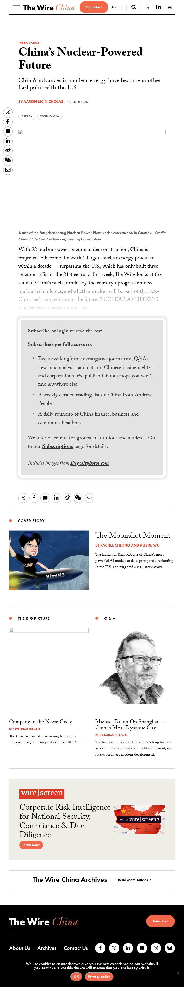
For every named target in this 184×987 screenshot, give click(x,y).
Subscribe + (94, 7)
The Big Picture (28, 42)
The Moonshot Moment (132, 536)
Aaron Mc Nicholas (43, 101)
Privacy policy (99, 976)
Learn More (31, 845)
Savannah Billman (26, 729)
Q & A (109, 618)
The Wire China (48, 7)
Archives (47, 948)
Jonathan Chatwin (113, 735)
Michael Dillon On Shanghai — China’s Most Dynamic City (130, 725)
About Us (19, 948)
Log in (116, 7)
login (63, 331)
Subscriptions (57, 447)
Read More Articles (133, 879)
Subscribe (39, 331)
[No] (178, 972)
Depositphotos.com (89, 463)
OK (76, 976)
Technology (50, 116)
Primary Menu (16, 7)
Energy (27, 116)
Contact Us (76, 948)
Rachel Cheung (115, 545)
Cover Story (31, 520)
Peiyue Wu (150, 545)
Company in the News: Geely (40, 722)
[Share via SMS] (8, 131)
